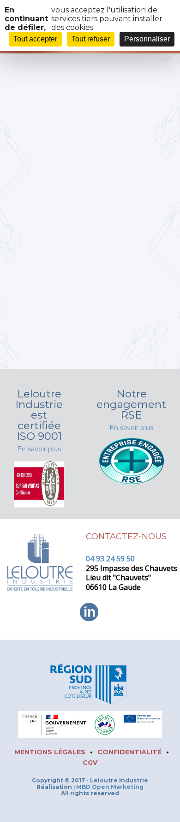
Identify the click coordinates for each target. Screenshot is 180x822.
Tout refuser (91, 39)
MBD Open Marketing (110, 786)
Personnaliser (147, 39)
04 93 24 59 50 (110, 559)
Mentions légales (49, 752)
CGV (90, 762)
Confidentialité (129, 752)
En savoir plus (39, 449)
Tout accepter (35, 39)
